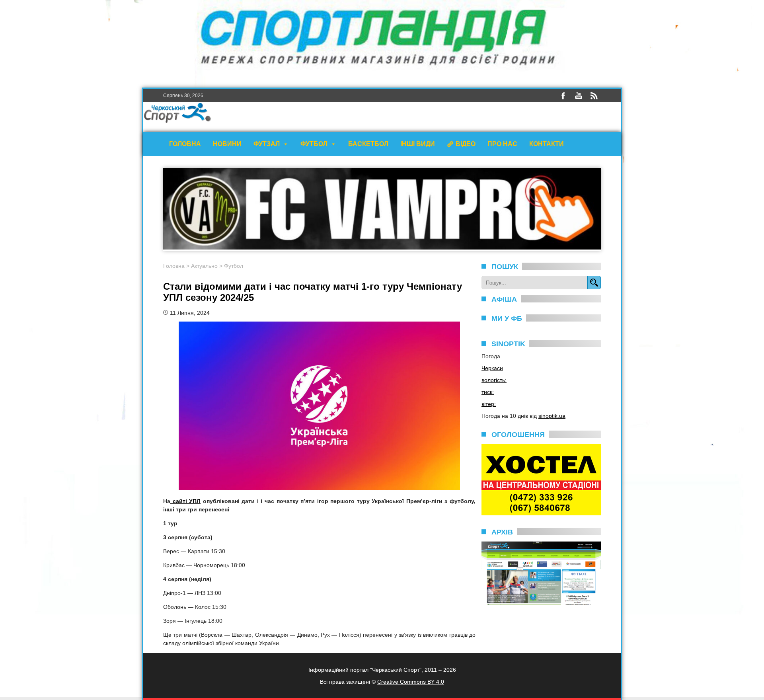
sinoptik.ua (551, 416)
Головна (185, 143)
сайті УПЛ (185, 501)
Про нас (502, 143)
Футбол (313, 143)
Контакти (546, 143)
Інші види (417, 143)
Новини (227, 143)
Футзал (266, 143)
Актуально (204, 266)
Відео (466, 143)
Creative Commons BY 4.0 (410, 682)
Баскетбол (368, 143)
